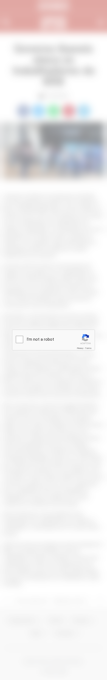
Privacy (80, 348)
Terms (88, 348)
